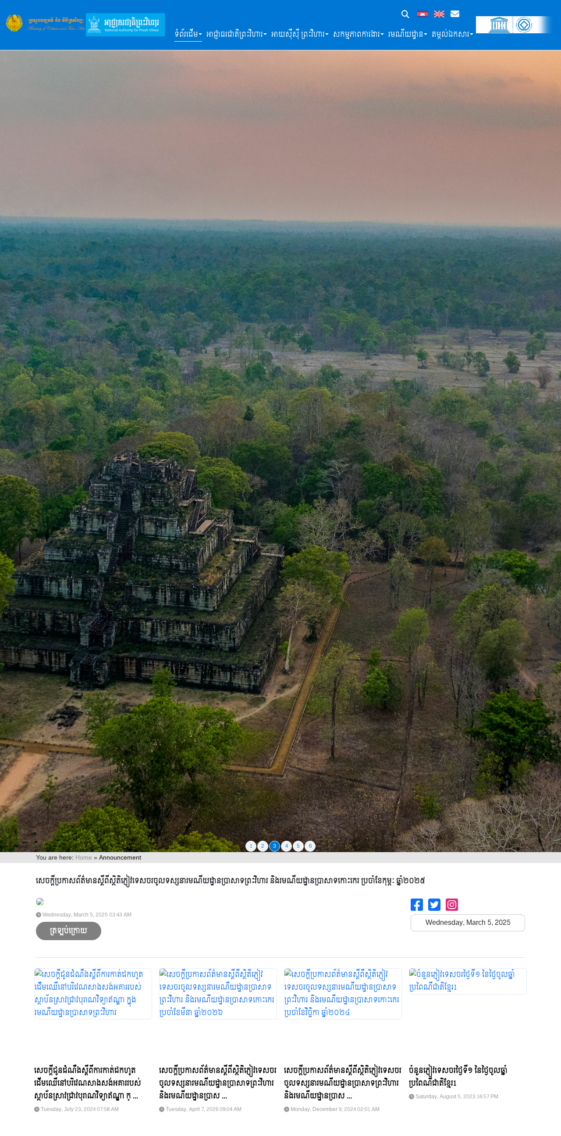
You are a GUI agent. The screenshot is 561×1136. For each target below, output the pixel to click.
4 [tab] (286, 846)
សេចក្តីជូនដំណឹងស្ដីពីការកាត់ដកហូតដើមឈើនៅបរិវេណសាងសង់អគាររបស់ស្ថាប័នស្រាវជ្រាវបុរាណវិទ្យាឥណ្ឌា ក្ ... (87, 1083)
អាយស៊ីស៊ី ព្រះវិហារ (298, 34)
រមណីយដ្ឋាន (405, 34)
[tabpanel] (280, 426)
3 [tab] (274, 846)
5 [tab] (298, 846)
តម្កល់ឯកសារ (450, 34)
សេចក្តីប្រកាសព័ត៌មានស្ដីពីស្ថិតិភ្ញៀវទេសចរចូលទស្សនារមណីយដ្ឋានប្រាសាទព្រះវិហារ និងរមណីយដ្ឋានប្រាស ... (218, 1083)
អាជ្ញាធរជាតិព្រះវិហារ (234, 34)
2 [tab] (262, 846)
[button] (405, 15)
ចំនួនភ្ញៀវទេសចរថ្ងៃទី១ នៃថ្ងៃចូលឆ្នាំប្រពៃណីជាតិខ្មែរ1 (458, 1077)
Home (83, 857)
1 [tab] (251, 846)
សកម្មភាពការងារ (356, 34)
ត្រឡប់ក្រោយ (68, 930)
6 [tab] (310, 846)
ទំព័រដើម (186, 34)
